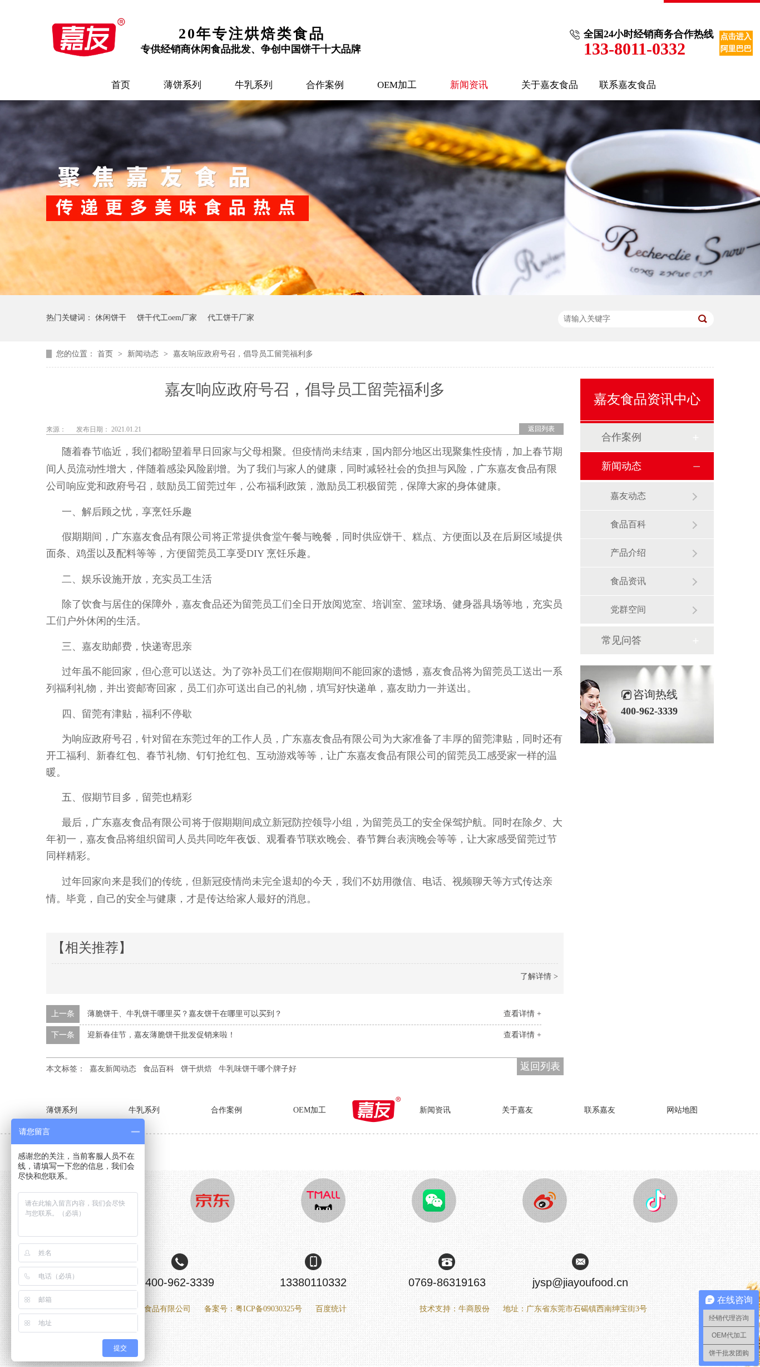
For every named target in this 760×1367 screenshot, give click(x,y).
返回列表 (541, 429)
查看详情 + (522, 1014)
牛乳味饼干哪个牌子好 (258, 1069)
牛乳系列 (254, 85)
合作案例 (325, 85)
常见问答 (621, 640)
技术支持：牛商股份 (455, 1309)
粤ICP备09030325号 (268, 1309)
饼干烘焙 (196, 1069)
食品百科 (158, 1069)
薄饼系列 (182, 85)
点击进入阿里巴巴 (736, 42)
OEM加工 (397, 85)
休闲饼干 (110, 317)
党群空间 (628, 609)
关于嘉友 (517, 1110)
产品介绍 (628, 552)
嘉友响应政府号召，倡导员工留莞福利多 (243, 354)
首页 (120, 85)
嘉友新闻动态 (113, 1069)
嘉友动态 (628, 496)
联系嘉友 (599, 1110)
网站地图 (682, 1110)
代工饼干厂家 (231, 317)
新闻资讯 (469, 85)
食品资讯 (628, 581)
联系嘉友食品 (627, 85)
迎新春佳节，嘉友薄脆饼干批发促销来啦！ (161, 1035)
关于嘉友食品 (549, 85)
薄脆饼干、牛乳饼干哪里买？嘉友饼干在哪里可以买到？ (184, 1014)
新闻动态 (144, 354)
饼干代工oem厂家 (167, 317)
